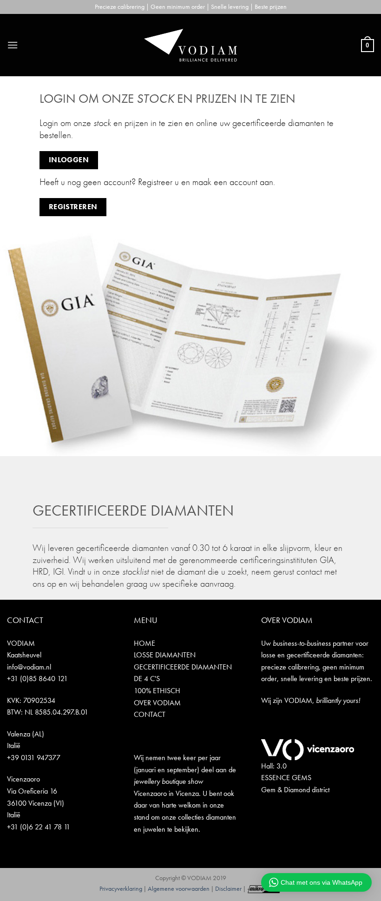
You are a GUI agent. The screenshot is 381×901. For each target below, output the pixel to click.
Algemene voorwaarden (179, 888)
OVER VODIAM (157, 703)
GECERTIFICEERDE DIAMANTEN (183, 667)
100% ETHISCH (157, 691)
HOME (144, 643)
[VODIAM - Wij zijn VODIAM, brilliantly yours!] (190, 45)
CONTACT (149, 714)
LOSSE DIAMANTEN (165, 655)
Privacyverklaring (120, 888)
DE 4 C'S (147, 678)
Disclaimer (228, 888)
